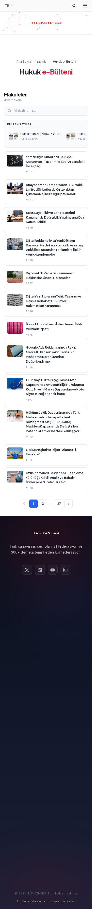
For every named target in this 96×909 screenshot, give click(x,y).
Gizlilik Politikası (29, 901)
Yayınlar (42, 61)
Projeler (46, 744)
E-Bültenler (46, 721)
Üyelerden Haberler (46, 796)
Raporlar (46, 713)
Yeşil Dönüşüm (46, 661)
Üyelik (46, 772)
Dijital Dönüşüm (46, 653)
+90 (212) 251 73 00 (46, 854)
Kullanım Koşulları (62, 901)
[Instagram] (65, 570)
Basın (46, 729)
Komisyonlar (46, 610)
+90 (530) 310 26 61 (46, 862)
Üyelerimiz (46, 625)
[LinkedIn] (40, 570)
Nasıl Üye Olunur (46, 788)
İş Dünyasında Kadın (46, 669)
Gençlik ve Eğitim (46, 677)
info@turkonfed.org (46, 870)
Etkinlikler (46, 804)
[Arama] (74, 5)
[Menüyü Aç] (84, 5)
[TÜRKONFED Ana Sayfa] (46, 23)
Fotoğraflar (46, 737)
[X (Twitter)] (27, 570)
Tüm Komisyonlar (46, 685)
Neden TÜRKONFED (46, 780)
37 (59, 503)
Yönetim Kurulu (46, 602)
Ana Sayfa (23, 61)
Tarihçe (46, 594)
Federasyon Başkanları (46, 617)
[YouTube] (53, 570)
